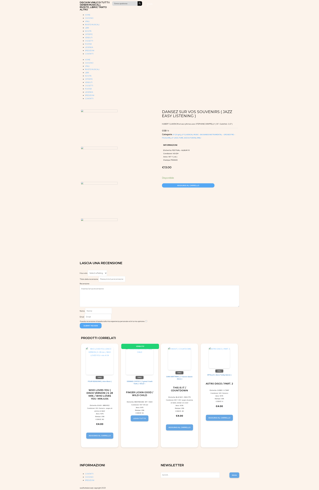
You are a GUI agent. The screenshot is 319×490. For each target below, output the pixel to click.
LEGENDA (89, 47)
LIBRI (87, 28)
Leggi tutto (139, 418)
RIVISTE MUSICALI (92, 24)
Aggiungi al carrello (188, 185)
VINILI (87, 21)
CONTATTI (89, 54)
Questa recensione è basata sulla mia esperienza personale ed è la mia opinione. (112, 321)
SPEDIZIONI (89, 50)
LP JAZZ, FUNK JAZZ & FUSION (183, 138)
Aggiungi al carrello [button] (100, 435)
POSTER (88, 44)
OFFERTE (89, 34)
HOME (87, 15)
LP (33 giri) (176, 135)
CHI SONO (89, 18)
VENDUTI (88, 37)
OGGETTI (89, 41)
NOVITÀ (88, 31)
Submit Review (90, 326)
